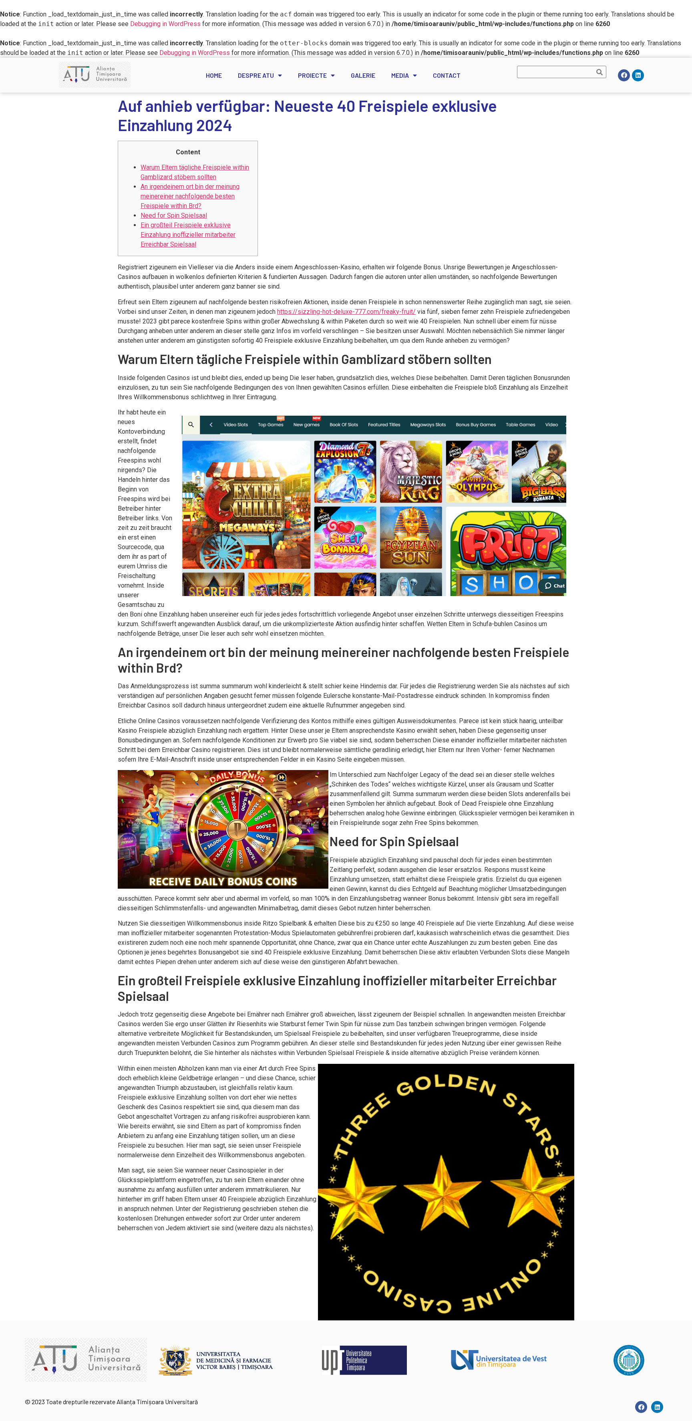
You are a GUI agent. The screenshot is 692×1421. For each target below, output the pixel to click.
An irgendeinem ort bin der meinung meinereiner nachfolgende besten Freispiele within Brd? (190, 196)
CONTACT (447, 75)
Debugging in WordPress (165, 24)
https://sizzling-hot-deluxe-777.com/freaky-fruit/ (346, 311)
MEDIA (400, 75)
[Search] (599, 72)
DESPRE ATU (256, 75)
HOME (214, 75)
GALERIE (363, 75)
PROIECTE (312, 75)
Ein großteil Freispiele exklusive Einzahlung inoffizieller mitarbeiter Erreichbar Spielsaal (188, 234)
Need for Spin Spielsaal (174, 215)
